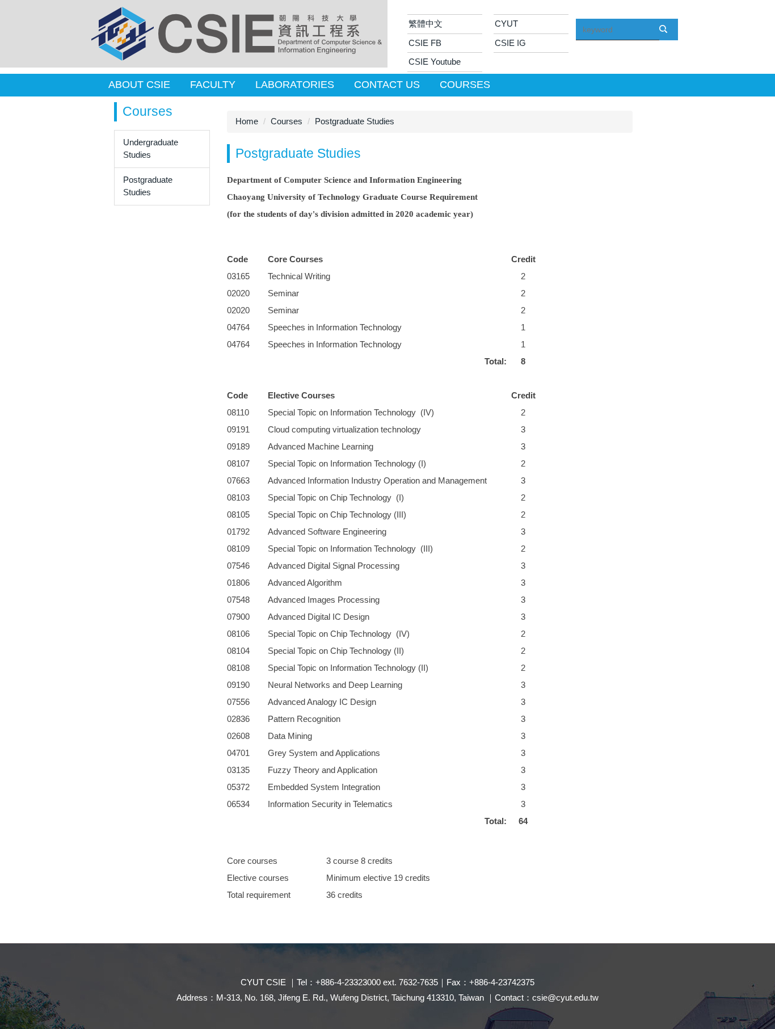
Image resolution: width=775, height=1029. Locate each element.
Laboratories (294, 84)
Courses (465, 84)
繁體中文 (425, 23)
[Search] (668, 35)
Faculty (212, 84)
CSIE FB (424, 43)
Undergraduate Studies (150, 148)
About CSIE (139, 84)
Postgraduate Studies (147, 186)
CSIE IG (510, 43)
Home (246, 121)
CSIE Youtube (434, 61)
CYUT (506, 23)
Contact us (387, 84)
